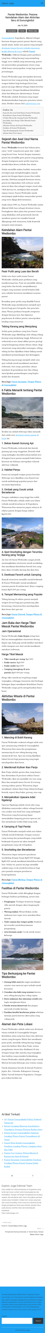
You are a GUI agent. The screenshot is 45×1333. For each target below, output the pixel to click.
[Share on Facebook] (33, 1175)
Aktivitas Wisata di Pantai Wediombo (17, 125)
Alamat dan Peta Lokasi (12, 133)
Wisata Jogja (32, 31)
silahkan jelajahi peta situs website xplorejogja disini (21, 1309)
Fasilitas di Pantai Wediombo (14, 128)
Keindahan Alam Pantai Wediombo (17, 115)
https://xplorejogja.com (10, 1213)
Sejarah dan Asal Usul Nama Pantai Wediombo (21, 113)
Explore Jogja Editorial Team (17, 1185)
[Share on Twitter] (12, 1175)
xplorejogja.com (32, 104)
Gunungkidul (12, 31)
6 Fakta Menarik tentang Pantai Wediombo (20, 118)
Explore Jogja (8, 3)
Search (4, 1316)
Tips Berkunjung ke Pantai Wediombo (18, 131)
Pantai (22, 31)
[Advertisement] (22, 1259)
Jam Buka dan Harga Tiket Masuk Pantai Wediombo (19, 122)
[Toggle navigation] (42, 3)
